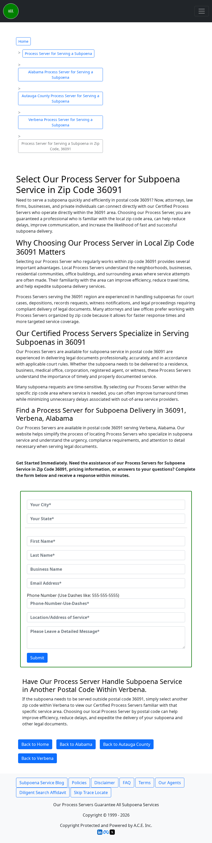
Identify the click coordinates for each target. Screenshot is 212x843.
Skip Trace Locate (91, 792)
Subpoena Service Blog (41, 782)
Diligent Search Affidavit (42, 792)
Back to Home (35, 744)
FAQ (127, 782)
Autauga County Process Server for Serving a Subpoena (60, 98)
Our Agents (169, 782)
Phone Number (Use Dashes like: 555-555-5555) (73, 595)
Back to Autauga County (126, 744)
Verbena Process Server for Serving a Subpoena (60, 122)
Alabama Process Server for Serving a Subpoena (60, 74)
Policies (79, 782)
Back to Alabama (76, 744)
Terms (145, 782)
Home (23, 41)
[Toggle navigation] (201, 11)
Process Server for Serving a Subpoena (58, 53)
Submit (37, 658)
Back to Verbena (37, 758)
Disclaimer (104, 782)
